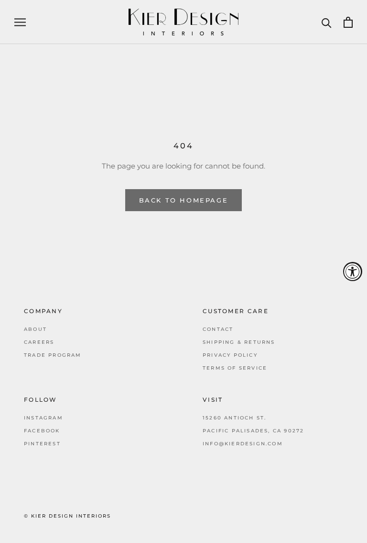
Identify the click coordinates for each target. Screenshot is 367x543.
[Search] (327, 22)
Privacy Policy (230, 355)
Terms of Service (235, 368)
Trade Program (53, 355)
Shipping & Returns (239, 342)
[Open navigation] (20, 22)
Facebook (42, 431)
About (35, 329)
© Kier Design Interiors (67, 516)
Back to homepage (183, 200)
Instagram (43, 418)
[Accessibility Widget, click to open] (352, 271)
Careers (39, 342)
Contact (218, 329)
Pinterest (42, 444)
